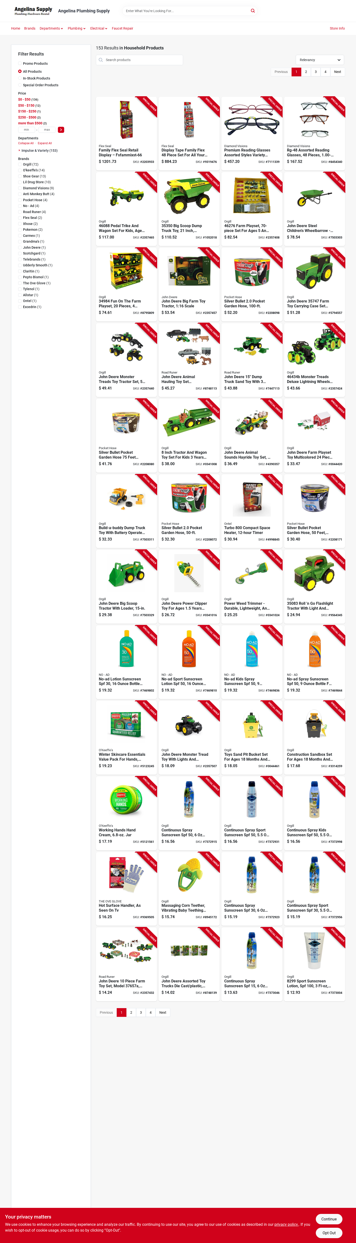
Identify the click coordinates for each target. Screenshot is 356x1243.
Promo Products (35, 63)
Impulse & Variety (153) (40, 150)
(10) (37, 182)
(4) (38, 194)
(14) (34, 170)
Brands (29, 28)
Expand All (45, 143)
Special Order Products (40, 85)
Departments (50, 28)
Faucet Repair (122, 28)
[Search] (253, 11)
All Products (32, 71)
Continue (329, 1219)
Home (15, 28)
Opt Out (329, 1233)
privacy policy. (286, 1224)
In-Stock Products (36, 78)
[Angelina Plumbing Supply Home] (33, 10)
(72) (31, 164)
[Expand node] (20, 150)
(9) (38, 188)
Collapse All (26, 143)
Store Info (337, 28)
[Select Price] (61, 130)
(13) (34, 176)
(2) (32, 218)
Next (337, 72)
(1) (31, 236)
